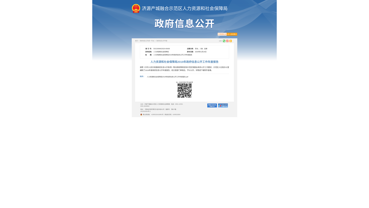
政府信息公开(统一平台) (147, 41)
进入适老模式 (232, 34)
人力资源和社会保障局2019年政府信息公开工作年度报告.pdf (167, 77)
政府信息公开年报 (161, 41)
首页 (136, 41)
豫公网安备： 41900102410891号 (153, 114)
